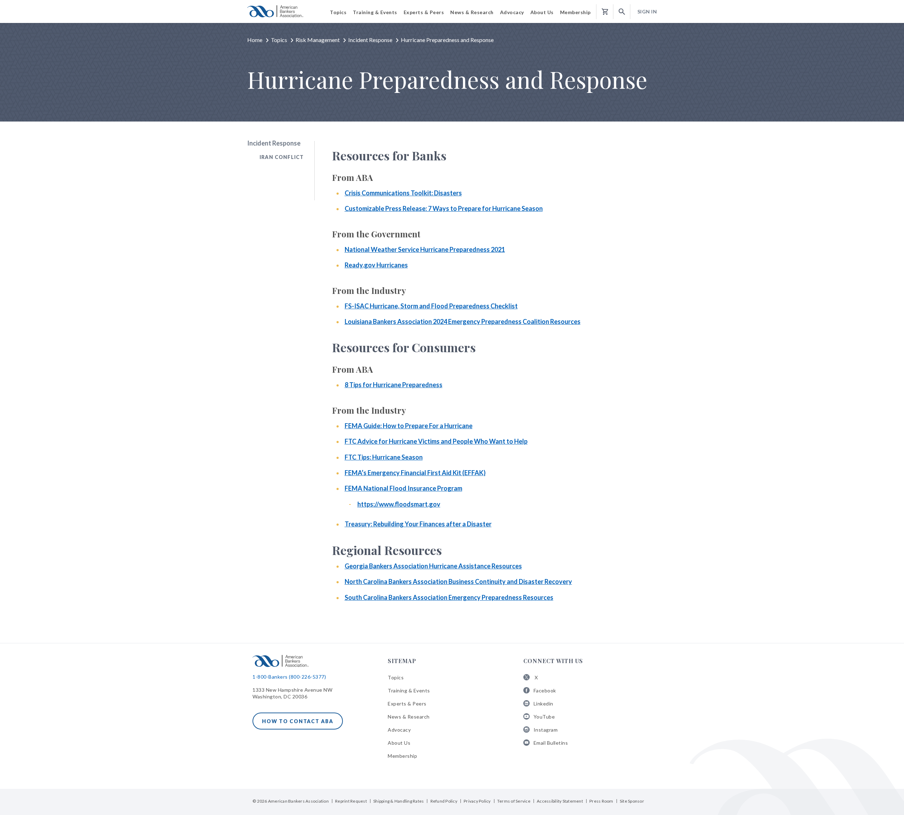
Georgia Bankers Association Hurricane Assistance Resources (433, 566)
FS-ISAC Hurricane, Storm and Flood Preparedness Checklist (431, 306)
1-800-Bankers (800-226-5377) (289, 677)
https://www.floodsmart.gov (398, 504)
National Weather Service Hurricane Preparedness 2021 (425, 249)
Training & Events (409, 690)
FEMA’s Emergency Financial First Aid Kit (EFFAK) (415, 473)
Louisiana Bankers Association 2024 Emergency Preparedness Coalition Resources (463, 321)
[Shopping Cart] (605, 11)
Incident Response (370, 39)
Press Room (601, 801)
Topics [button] (338, 12)
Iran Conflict (282, 157)
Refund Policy (443, 801)
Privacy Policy (477, 801)
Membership (402, 756)
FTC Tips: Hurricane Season (384, 457)
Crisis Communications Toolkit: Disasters (403, 193)
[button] (622, 11)
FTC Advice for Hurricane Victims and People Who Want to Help (436, 441)
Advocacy (399, 730)
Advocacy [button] (512, 12)
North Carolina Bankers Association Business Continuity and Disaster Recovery (458, 581)
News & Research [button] (472, 12)
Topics (279, 39)
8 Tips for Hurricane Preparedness (393, 385)
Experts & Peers (407, 704)
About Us (399, 743)
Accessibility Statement (560, 801)
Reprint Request (351, 801)
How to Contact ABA (297, 721)
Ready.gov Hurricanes (376, 265)
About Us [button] (542, 12)
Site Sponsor (632, 801)
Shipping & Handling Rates (398, 801)
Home (254, 39)
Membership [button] (575, 12)
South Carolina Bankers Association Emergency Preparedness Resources (449, 597)
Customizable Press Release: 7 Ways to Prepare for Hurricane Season (444, 208)
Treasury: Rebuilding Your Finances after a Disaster (418, 524)
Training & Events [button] (375, 12)
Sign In (647, 11)
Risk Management (318, 39)
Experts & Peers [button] (424, 12)
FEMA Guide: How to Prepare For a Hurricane (408, 426)
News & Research (409, 717)
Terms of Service (513, 801)
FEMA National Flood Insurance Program (403, 488)
